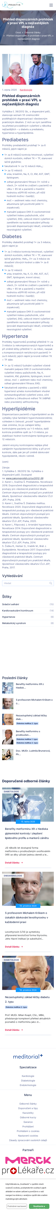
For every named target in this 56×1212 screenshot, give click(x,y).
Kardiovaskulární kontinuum (17, 610)
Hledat (49, 583)
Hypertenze (8, 616)
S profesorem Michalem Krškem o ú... (34, 701)
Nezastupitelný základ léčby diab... (31, 717)
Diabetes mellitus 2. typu (27, 723)
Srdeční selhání (10, 604)
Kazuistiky (28, 1112)
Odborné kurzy (28, 1117)
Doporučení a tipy (28, 1108)
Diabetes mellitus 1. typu (27, 739)
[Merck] (28, 1160)
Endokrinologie (28, 1085)
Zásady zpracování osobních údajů (28, 1140)
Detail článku (12, 862)
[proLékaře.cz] (28, 1170)
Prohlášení (28, 1126)
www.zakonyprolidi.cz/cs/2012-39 (24, 478)
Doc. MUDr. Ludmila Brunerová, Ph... (33, 752)
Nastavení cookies (28, 1135)
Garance (28, 1122)
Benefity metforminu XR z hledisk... (30, 686)
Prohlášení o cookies (28, 1131)
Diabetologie (28, 1080)
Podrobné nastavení (17, 1206)
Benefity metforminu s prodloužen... (28, 733)
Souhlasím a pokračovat (39, 1207)
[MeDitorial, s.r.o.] (28, 1056)
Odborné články (32, 32)
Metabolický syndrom (14, 623)
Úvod (18, 32)
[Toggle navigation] (51, 5)
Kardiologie (26, 89)
